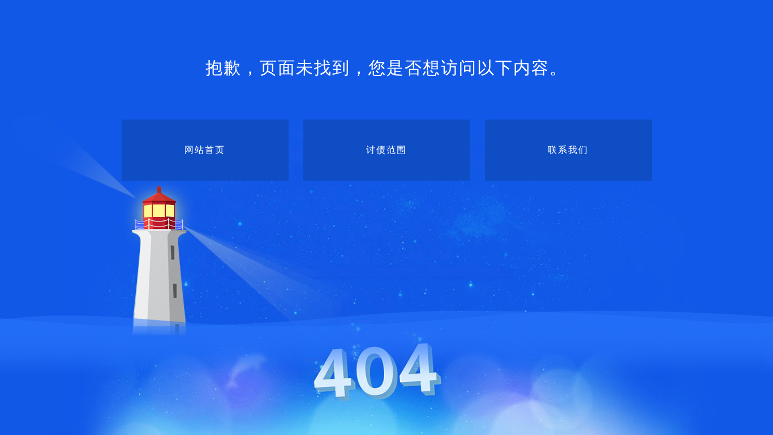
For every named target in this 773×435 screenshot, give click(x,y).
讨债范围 (386, 150)
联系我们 (568, 150)
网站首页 (204, 150)
